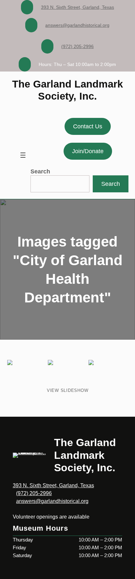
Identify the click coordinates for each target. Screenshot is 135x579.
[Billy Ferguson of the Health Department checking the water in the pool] (27, 373)
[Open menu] (23, 155)
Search (40, 171)
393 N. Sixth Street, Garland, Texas (77, 7)
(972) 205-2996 (77, 46)
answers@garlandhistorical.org (77, 25)
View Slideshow (67, 390)
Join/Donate (88, 151)
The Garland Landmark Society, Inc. (85, 455)
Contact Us (87, 126)
